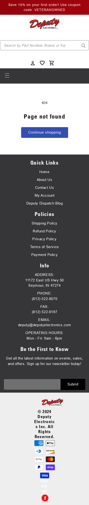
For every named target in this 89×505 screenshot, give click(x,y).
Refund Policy (44, 231)
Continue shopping (44, 132)
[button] (7, 75)
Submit (72, 384)
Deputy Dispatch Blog (44, 203)
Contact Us (44, 187)
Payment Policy (44, 255)
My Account (45, 195)
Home (44, 172)
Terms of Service (44, 247)
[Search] (83, 45)
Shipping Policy (44, 223)
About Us (44, 180)
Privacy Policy (44, 239)
